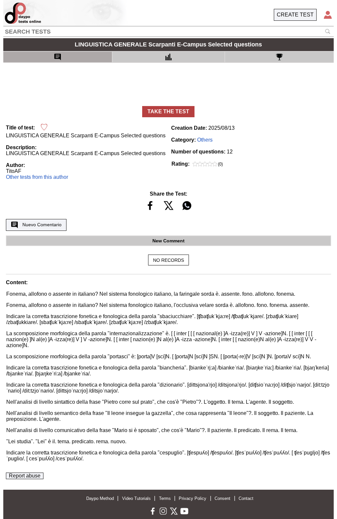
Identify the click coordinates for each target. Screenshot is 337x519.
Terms (165, 498)
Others (205, 140)
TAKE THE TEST (168, 111)
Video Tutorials (136, 498)
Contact (246, 498)
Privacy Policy (192, 498)
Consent (222, 498)
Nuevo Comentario (42, 224)
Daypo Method (100, 498)
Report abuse (24, 475)
